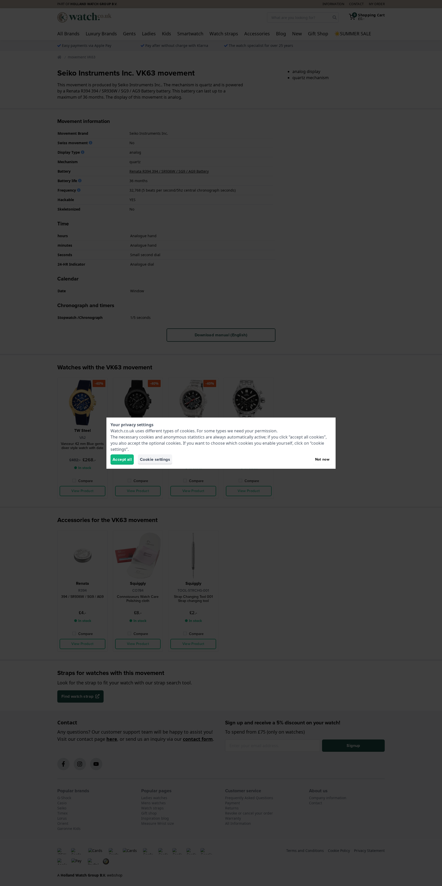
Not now (322, 459)
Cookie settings (155, 459)
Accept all (122, 459)
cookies (187, 431)
